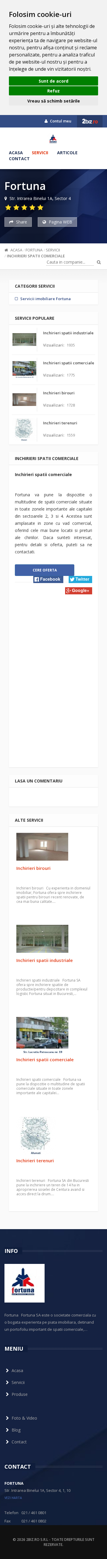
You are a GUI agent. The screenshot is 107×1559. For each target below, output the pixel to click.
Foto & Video (24, 1418)
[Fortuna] (53, 139)
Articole (67, 152)
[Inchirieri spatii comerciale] (53, 1035)
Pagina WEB (60, 222)
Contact (19, 158)
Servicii (40, 152)
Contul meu (60, 121)
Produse (20, 1394)
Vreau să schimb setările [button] (53, 101)
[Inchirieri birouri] (53, 847)
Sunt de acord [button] (53, 81)
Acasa (16, 152)
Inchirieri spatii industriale (44, 960)
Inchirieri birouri (33, 868)
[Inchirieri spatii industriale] (53, 940)
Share (21, 222)
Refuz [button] (53, 91)
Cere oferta (45, 570)
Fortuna (34, 250)
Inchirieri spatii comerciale (36, 256)
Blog (16, 1430)
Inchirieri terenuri (35, 1160)
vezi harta (13, 1498)
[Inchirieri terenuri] (53, 1135)
